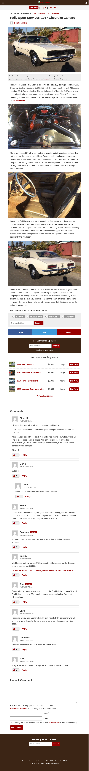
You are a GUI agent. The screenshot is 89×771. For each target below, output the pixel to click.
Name (45, 713)
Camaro (19, 317)
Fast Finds (48, 761)
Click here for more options (44, 350)
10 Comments (53, 13)
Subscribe (54, 723)
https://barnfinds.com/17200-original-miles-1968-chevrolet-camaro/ (42, 570)
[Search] (86, 2)
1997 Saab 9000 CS (25, 364)
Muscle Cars (36, 317)
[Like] (14, 455)
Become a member (18, 708)
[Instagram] (49, 753)
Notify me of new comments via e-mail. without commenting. (45, 723)
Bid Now (74, 364)
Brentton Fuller (20, 23)
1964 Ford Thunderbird (27, 381)
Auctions (39, 761)
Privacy (58, 761)
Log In (43, 7)
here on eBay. (19, 100)
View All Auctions (45, 396)
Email (45, 718)
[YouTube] (54, 753)
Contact (31, 761)
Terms (64, 761)
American (69, 317)
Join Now (34, 7)
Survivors (54, 317)
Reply (24, 455)
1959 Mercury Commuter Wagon (31, 389)
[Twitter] (39, 753)
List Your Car (54, 7)
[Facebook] (34, 753)
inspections (48, 79)
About (24, 761)
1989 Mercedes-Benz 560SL (29, 373)
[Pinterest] (44, 753)
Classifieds (39, 13)
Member (33, 532)
